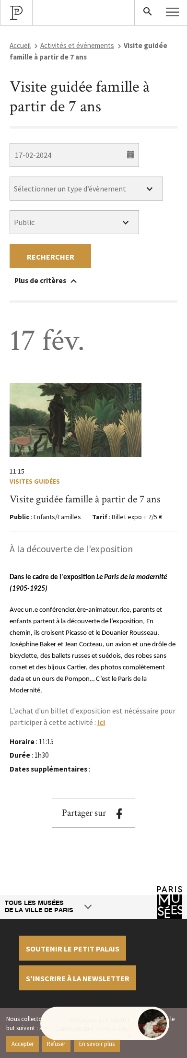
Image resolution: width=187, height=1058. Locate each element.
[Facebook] (119, 814)
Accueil (20, 45)
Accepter (23, 1043)
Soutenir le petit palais (72, 948)
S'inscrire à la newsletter (77, 978)
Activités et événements (77, 45)
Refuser (56, 1043)
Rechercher (50, 257)
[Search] (146, 12)
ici (101, 722)
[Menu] (172, 12)
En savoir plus (97, 1043)
